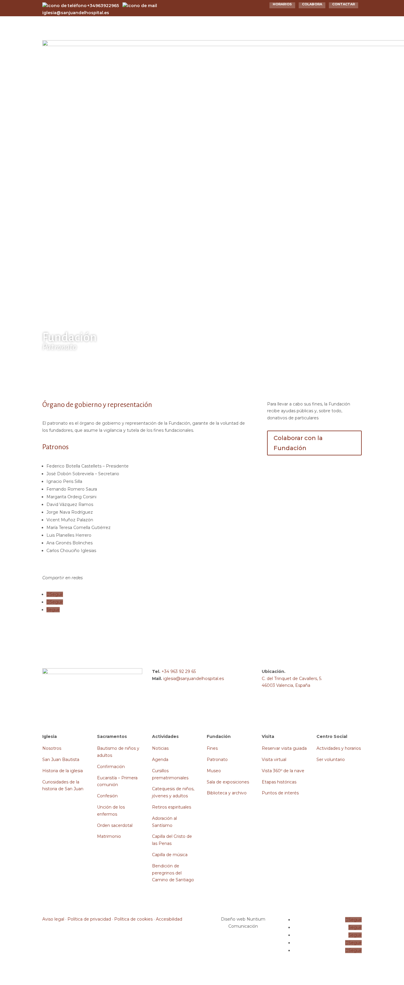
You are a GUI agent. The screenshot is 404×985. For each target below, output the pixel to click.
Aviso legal (53, 919)
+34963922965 (103, 5)
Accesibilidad (169, 919)
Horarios (282, 4)
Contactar (343, 4)
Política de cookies (133, 919)
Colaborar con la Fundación (298, 443)
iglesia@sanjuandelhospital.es (193, 678)
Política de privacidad (89, 919)
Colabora (312, 4)
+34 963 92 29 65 (178, 671)
